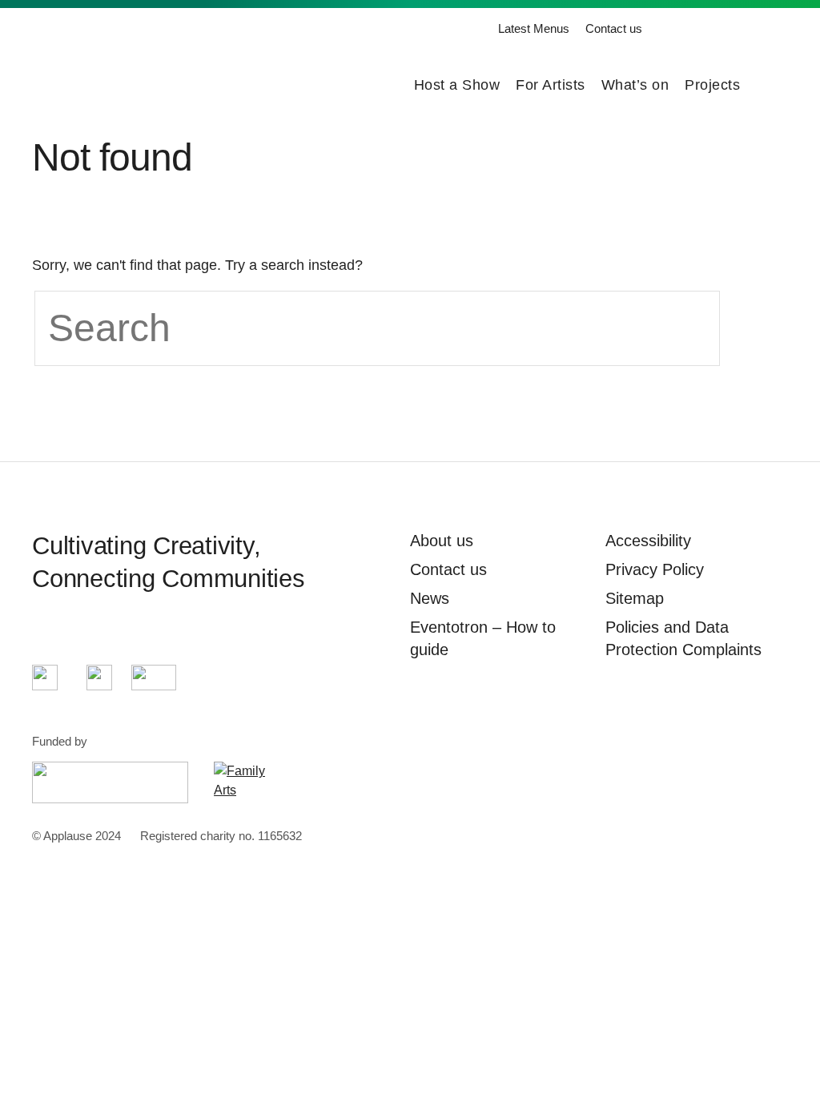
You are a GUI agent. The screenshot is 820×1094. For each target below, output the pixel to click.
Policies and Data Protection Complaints (683, 638)
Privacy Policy (654, 569)
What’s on (635, 85)
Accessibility (648, 540)
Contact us (613, 28)
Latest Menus (533, 28)
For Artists (550, 85)
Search (778, 85)
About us (441, 540)
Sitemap (634, 598)
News (429, 598)
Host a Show (457, 85)
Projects (712, 85)
